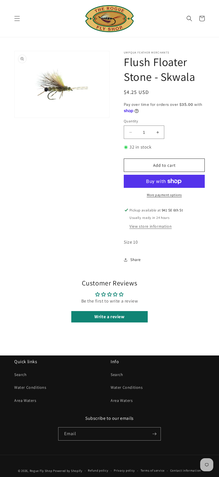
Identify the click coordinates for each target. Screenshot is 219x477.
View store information (150, 226)
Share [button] (135, 259)
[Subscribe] (154, 434)
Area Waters (25, 400)
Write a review (109, 317)
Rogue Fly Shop (41, 471)
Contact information (185, 470)
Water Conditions (30, 387)
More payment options (164, 195)
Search (20, 374)
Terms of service (153, 470)
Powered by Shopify (67, 471)
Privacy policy (124, 470)
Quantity (131, 121)
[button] (17, 18)
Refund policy (98, 470)
